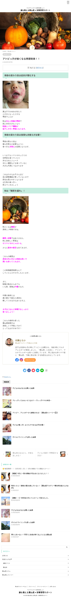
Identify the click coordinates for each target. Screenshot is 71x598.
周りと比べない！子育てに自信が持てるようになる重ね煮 (31, 534)
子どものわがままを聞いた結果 (23, 388)
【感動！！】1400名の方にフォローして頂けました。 (30, 498)
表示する (39, 68)
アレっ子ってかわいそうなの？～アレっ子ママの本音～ (32, 400)
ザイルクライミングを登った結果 (24, 437)
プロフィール (29, 360)
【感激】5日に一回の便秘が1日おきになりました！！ (30, 473)
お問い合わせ (53, 586)
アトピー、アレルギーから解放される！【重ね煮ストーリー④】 (35, 413)
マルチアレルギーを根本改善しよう (35, 589)
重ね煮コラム (7, 377)
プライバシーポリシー (42, 586)
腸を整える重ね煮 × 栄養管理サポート (35, 10)
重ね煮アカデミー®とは (20, 586)
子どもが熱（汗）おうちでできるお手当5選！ (29, 425)
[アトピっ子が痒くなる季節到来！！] (37, 370)
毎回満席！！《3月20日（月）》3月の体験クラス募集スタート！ (28, 469)
